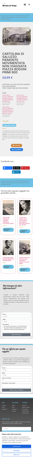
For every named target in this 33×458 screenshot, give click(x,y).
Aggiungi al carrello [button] (7, 229)
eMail (4, 319)
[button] (25, 4)
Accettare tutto (16, 446)
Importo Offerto (6, 378)
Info (3, 402)
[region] (16, 445)
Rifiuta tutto (16, 454)
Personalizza (16, 450)
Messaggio (6, 324)
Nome (4, 314)
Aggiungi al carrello (9, 125)
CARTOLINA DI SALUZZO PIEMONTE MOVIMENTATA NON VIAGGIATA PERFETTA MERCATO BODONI (7, 110)
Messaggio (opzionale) (8, 383)
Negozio (7, 15)
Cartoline (12, 15)
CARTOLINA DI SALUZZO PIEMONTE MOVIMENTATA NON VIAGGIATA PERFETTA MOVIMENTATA (7, 98)
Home (2, 15)
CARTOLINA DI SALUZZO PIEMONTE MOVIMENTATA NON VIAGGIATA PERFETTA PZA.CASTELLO (21, 98)
